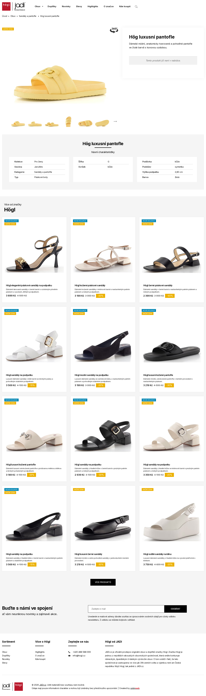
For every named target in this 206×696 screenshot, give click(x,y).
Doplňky (52, 6)
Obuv (37, 6)
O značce (109, 6)
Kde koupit (124, 6)
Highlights (93, 6)
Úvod (4, 16)
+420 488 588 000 (82, 652)
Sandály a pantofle (28, 16)
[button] (115, 121)
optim (135, 688)
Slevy (79, 6)
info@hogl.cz (79, 655)
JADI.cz (42, 685)
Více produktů (103, 582)
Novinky (66, 6)
